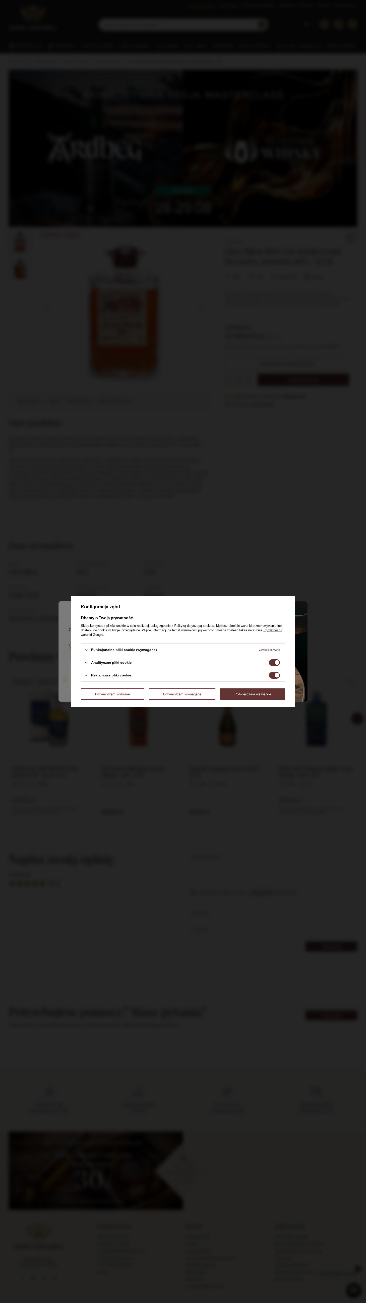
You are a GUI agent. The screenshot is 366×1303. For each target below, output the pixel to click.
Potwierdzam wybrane (112, 694)
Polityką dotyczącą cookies (194, 626)
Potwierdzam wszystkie (253, 694)
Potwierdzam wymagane (182, 694)
